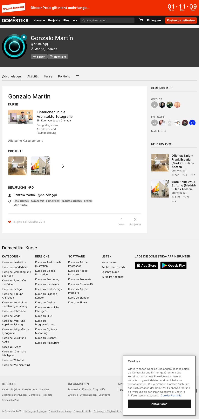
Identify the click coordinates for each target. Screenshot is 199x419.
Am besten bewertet (114, 267)
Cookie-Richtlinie (82, 411)
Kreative (44, 389)
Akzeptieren (159, 403)
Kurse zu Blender (78, 297)
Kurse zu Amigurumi (47, 342)
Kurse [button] (38, 20)
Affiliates (73, 394)
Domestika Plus (10, 400)
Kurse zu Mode (11, 315)
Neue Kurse (108, 262)
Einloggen (154, 20)
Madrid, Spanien (45, 49)
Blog (95, 389)
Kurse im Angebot (112, 276)
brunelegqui (179, 170)
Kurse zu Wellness (13, 360)
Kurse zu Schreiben (14, 311)
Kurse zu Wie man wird (16, 364)
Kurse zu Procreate (80, 279)
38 (154, 122)
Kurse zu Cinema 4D (80, 284)
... (77, 74)
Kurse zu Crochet (45, 337)
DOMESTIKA (15, 20)
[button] (74, 20)
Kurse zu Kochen (12, 346)
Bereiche (42, 256)
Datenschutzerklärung (60, 411)
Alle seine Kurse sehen (24, 140)
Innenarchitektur (72, 201)
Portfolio (64, 76)
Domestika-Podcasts (40, 394)
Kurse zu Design (12, 289)
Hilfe (102, 389)
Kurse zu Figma (77, 302)
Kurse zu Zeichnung (47, 279)
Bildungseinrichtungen (14, 394)
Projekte (54, 20)
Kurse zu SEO (43, 315)
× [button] (195, 7)
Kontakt (86, 389)
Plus (66, 20)
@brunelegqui (12, 76)
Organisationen (88, 394)
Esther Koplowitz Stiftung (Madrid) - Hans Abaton (184, 185)
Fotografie (37, 201)
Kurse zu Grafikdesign (48, 289)
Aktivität (32, 76)
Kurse (48, 76)
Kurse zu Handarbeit (14, 267)
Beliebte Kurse (110, 271)
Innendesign (52, 201)
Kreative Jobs (29, 389)
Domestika (74, 389)
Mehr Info (159, 131)
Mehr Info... (21, 205)
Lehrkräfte (104, 394)
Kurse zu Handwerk (47, 284)
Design (88, 201)
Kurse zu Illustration (14, 262)
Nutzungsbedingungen (35, 411)
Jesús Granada (62, 120)
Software (76, 256)
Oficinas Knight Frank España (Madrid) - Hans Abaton (183, 161)
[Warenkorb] (141, 20)
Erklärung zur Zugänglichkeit (107, 411)
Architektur (22, 201)
